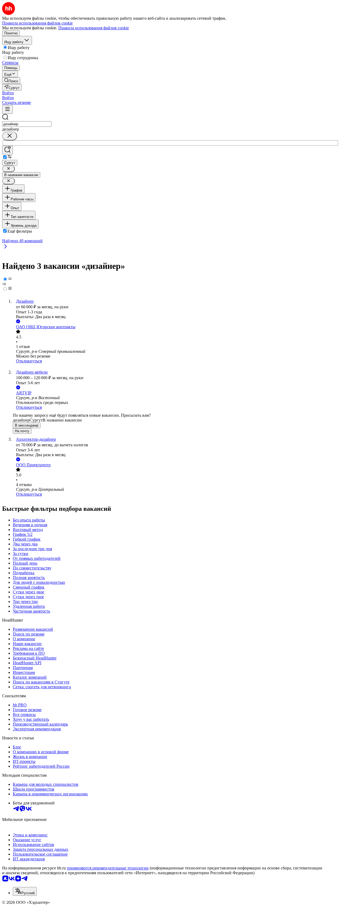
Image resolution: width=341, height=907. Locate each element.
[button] (8, 93)
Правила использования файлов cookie (93, 28)
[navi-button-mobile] (7, 109)
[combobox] (26, 124)
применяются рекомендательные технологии (108, 868)
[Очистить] (9, 136)
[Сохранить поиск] (7, 150)
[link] (11, 80)
